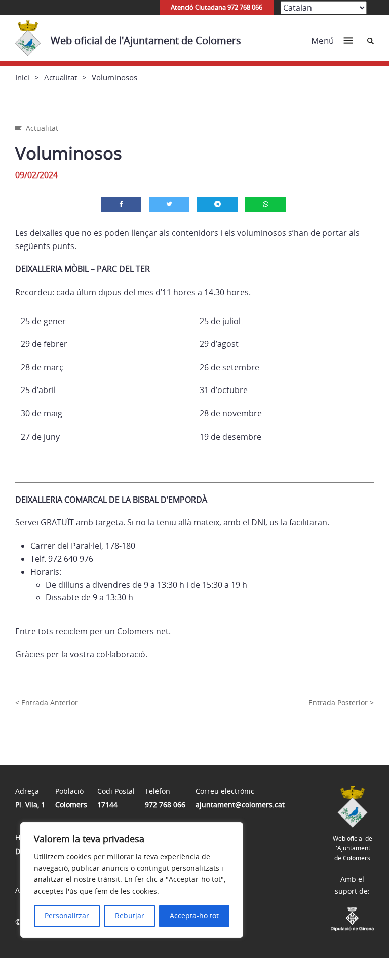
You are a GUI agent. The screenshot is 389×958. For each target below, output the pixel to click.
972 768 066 (165, 804)
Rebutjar (129, 915)
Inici (22, 77)
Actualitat (60, 77)
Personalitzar (67, 915)
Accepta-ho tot (194, 915)
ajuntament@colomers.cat (240, 804)
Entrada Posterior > (341, 702)
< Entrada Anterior (46, 702)
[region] (131, 880)
